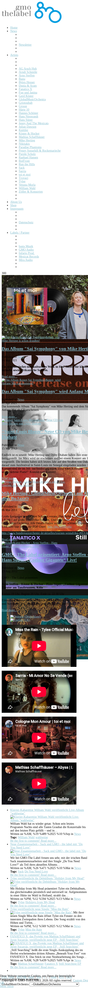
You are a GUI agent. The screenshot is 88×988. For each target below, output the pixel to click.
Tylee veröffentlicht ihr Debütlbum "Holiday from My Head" (47, 878)
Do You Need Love (36, 871)
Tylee (21, 902)
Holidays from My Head (40, 902)
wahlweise (41, 837)
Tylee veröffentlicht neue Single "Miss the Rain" (39, 909)
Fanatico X (51, 963)
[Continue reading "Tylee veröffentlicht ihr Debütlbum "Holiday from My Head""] (48, 885)
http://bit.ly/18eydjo (59, 526)
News (21, 357)
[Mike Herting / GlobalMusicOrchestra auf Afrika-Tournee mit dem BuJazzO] (34, 485)
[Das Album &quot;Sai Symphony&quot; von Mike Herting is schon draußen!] (34, 340)
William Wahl (26, 837)
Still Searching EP (70, 963)
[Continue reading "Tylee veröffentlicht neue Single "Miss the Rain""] (41, 912)
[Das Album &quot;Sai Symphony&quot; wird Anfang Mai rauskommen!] (34, 383)
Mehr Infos (6, 986)
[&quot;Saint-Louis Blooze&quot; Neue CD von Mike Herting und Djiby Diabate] (34, 423)
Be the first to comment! (25, 840)
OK (2, 982)
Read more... (9, 376)
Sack (21, 871)
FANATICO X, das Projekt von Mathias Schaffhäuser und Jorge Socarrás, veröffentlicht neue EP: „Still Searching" (45, 938)
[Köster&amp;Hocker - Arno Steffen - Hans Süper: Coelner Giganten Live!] (34, 546)
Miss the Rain (33, 929)
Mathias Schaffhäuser (31, 963)
